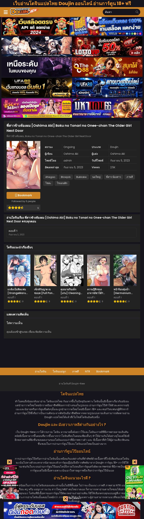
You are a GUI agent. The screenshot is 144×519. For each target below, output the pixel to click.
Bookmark (102, 371)
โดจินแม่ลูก (59, 371)
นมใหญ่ (96, 177)
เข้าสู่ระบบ (21, 332)
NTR (87, 371)
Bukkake (81, 177)
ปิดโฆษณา (74, 498)
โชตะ (48, 183)
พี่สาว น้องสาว (113, 177)
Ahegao (50, 177)
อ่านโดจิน (40, 371)
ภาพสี (130, 177)
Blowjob (66, 177)
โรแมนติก (62, 183)
